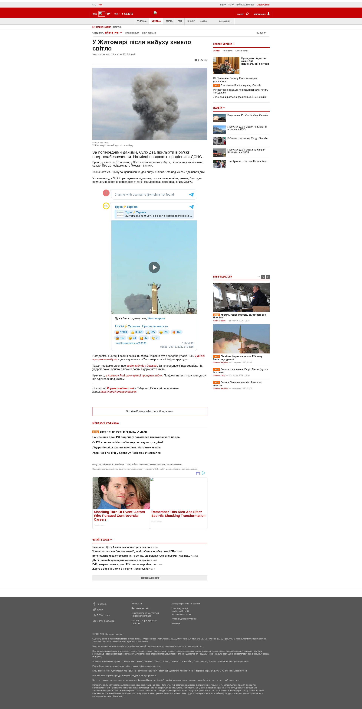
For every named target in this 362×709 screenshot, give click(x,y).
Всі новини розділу (101, 27)
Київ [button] (95, 14)
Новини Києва (132, 32)
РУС (94, 4)
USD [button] (116, 13)
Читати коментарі (150, 578)
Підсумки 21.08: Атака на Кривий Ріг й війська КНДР (246, 151)
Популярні (227, 50)
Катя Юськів (104, 54)
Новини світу (219, 321)
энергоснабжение (174, 464)
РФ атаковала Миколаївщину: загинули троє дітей (129, 442)
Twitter (100, 609)
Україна (156, 21)
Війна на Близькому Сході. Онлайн (247, 138)
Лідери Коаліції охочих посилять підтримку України (127, 447)
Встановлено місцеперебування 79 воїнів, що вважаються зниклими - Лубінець (145, 555)
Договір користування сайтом (186, 604)
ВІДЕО (223, 4)
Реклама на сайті (141, 608)
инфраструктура (157, 464)
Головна (141, 21)
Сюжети (217, 107)
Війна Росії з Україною (113, 464)
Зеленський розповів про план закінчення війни (240, 97)
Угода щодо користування (184, 619)
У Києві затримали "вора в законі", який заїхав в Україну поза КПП (137, 551)
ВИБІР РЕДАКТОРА (222, 276)
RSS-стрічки (103, 615)
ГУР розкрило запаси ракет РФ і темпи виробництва (127, 564)
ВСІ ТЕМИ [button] (261, 32)
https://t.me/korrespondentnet (118, 391)
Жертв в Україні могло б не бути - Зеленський (124, 568)
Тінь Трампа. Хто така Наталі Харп (247, 161)
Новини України (222, 44)
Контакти (137, 603)
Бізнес (191, 21)
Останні (216, 50)
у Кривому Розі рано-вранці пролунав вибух (134, 375)
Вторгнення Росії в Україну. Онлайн (120, 431)
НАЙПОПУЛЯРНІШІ (245, 4)
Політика (117, 27)
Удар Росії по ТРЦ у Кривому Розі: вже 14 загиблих (126, 452)
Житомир (143, 464)
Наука (203, 21)
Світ (180, 21)
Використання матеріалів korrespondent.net (145, 614)
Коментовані (241, 50)
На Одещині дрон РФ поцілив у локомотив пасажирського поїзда (136, 436)
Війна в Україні (149, 32)
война (135, 464)
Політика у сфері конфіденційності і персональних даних (181, 611)
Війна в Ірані (130, 32)
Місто (169, 21)
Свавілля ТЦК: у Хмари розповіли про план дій (125, 547)
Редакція (176, 623)
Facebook (102, 604)
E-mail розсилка (105, 621)
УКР (100, 4)
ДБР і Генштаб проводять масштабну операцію (124, 560)
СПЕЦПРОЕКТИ (263, 4)
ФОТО (231, 4)
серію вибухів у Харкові (142, 365)
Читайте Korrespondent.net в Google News (150, 411)
